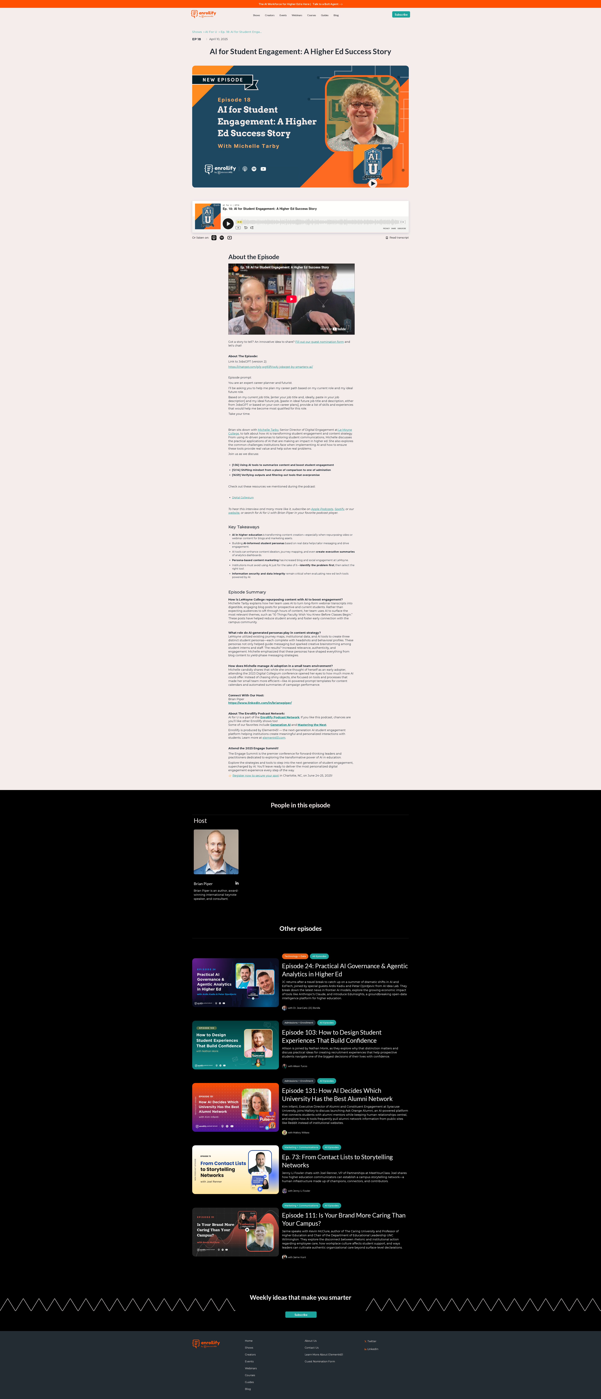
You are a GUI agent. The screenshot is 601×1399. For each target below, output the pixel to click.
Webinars (297, 15)
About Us (310, 1340)
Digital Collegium (243, 497)
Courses (311, 15)
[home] (203, 14)
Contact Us (311, 1347)
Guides (325, 15)
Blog (336, 15)
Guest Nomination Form (320, 1361)
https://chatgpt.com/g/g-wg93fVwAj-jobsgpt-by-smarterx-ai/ (270, 367)
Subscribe (401, 14)
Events (283, 15)
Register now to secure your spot (256, 775)
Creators (270, 15)
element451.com (274, 737)
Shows (256, 15)
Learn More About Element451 (324, 1354)
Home (249, 1340)
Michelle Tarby (268, 430)
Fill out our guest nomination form (319, 342)
